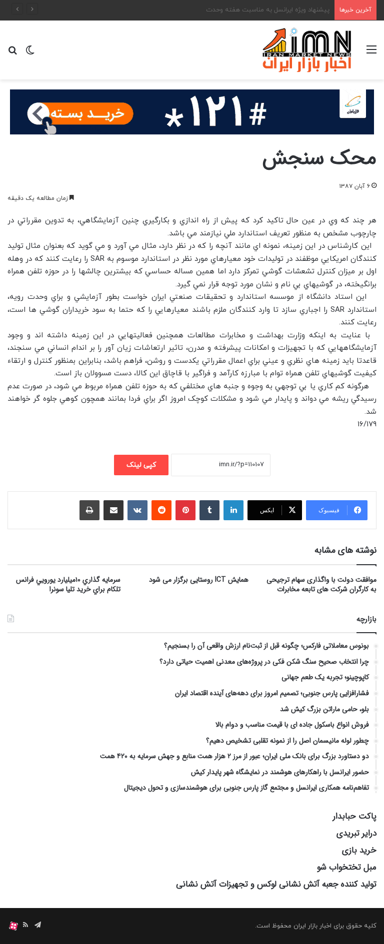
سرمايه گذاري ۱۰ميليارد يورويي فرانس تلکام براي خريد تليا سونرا (68, 584)
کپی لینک (141, 465)
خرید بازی (359, 850)
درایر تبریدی (356, 833)
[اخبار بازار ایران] (307, 49)
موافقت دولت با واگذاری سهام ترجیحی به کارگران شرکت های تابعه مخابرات (321, 584)
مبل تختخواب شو (346, 867)
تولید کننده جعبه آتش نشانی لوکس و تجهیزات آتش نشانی (276, 884)
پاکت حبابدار (354, 816)
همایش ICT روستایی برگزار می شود (198, 579)
